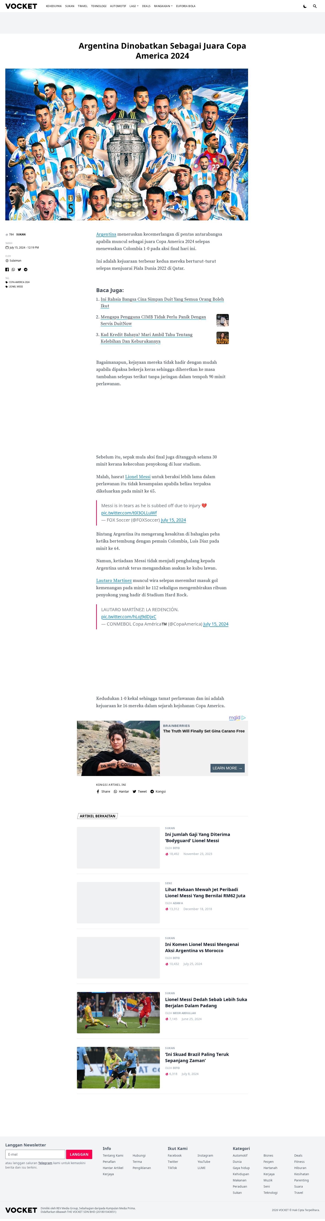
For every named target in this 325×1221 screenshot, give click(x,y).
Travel (83, 6)
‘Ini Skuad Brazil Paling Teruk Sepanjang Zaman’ (197, 1057)
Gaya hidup (241, 1168)
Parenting (301, 1180)
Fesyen (269, 1161)
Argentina (106, 234)
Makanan (240, 1180)
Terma (137, 1161)
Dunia (237, 1161)
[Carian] (315, 6)
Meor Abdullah (184, 1013)
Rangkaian (162, 6)
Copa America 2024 (19, 282)
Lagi (133, 6)
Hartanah (270, 1168)
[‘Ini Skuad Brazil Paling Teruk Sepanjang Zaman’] (118, 1067)
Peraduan (240, 1186)
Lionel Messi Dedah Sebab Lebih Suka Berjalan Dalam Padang (206, 1002)
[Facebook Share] (7, 269)
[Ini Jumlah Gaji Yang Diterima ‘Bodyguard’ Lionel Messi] (118, 848)
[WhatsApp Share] (13, 269)
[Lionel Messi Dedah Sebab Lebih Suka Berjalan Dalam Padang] (118, 1013)
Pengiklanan (142, 1168)
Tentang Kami (113, 1155)
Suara (298, 1186)
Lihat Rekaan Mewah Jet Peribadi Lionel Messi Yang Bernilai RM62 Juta (205, 892)
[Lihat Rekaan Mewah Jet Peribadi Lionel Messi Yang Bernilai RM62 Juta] (118, 903)
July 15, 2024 (173, 520)
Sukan (70, 6)
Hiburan (300, 1168)
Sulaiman (15, 260)
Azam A (178, 903)
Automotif (118, 6)
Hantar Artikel (113, 1168)
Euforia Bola (186, 6)
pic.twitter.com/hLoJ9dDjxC (128, 617)
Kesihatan (301, 1174)
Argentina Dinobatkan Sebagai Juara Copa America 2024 (162, 50)
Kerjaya (108, 1174)
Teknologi (99, 6)
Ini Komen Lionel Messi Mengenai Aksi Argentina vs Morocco (202, 947)
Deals (146, 6)
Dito (176, 848)
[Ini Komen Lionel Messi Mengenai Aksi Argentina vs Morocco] (118, 957)
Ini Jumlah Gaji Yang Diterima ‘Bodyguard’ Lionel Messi (197, 837)
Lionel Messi (16, 287)
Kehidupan (54, 6)
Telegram (45, 1163)
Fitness (299, 1161)
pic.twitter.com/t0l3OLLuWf (129, 513)
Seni (168, 883)
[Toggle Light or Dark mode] (305, 6)
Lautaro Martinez (114, 581)
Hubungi (139, 1155)
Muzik (268, 1180)
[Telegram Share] (25, 269)
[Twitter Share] (19, 269)
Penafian (109, 1161)
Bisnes (268, 1155)
